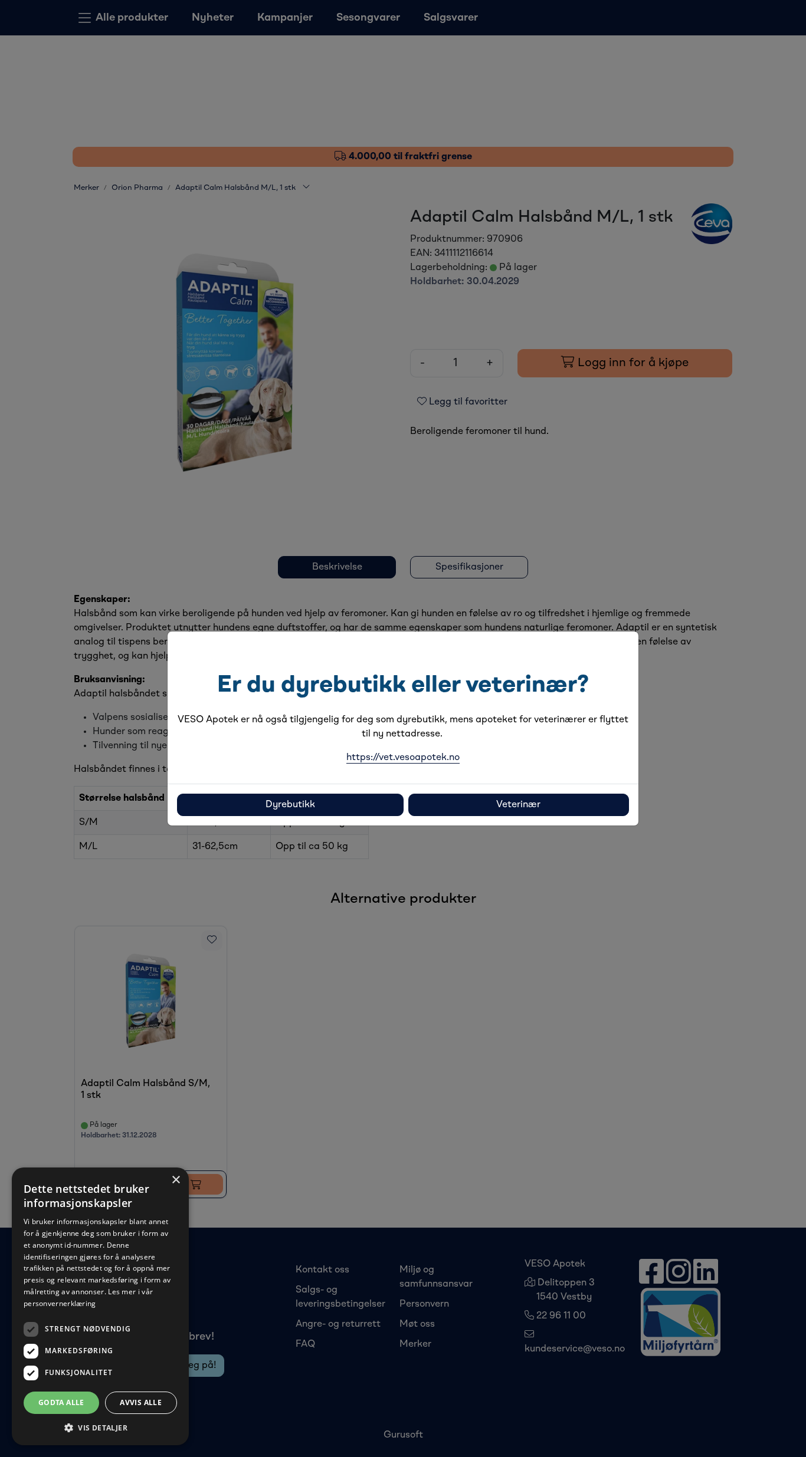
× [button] (175, 1180)
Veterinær (518, 805)
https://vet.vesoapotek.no (403, 757)
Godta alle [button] (61, 1402)
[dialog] (100, 1306)
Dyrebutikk (290, 805)
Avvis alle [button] (141, 1402)
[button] (100, 1427)
